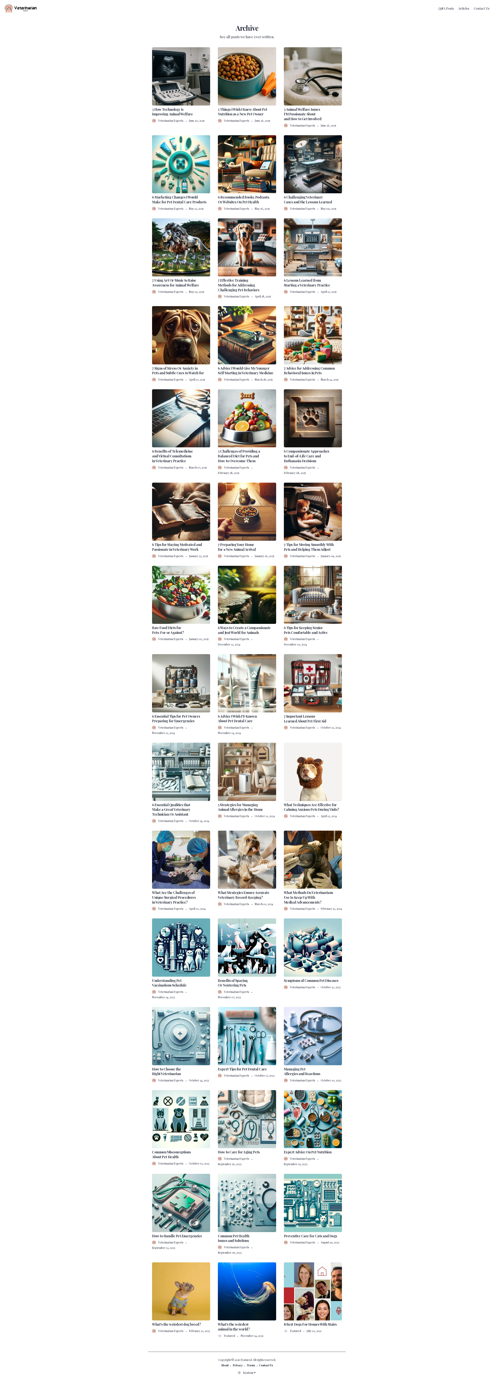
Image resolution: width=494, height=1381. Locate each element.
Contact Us (481, 8)
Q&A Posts (446, 8)
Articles (463, 8)
